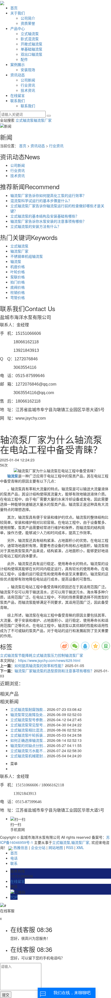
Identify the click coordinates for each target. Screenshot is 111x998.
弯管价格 (17, 297)
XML (80, 847)
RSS (69, 847)
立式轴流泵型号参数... (28, 719)
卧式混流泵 (30, 38)
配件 (24, 59)
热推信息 (20, 847)
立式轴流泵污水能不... (28, 750)
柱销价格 (17, 292)
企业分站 (38, 847)
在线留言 (17, 95)
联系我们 (17, 100)
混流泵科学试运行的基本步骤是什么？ (41, 200)
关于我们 (17, 12)
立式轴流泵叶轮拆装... (28, 735)
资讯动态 (17, 74)
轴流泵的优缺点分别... (28, 745)
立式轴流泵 (30, 33)
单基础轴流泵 (31, 49)
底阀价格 (17, 287)
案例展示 (17, 64)
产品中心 (17, 28)
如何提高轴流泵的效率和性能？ (39, 665)
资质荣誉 (28, 23)
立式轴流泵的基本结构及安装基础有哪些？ (44, 216)
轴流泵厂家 (43, 120)
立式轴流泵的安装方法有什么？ (35, 226)
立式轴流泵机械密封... (28, 755)
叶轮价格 (17, 271)
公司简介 (28, 18)
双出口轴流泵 (31, 54)
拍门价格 (17, 282)
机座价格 (17, 266)
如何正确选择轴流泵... (28, 740)
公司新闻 (28, 79)
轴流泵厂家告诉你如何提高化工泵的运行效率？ (48, 195)
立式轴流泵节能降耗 (16, 655)
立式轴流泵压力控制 (49, 655)
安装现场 (28, 69)
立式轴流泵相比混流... (28, 730)
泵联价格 (17, 276)
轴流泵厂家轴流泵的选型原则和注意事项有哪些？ (54, 670)
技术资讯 (28, 90)
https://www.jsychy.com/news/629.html (49, 660)
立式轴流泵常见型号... (28, 724)
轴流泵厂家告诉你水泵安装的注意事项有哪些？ (48, 221)
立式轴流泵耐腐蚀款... (28, 709)
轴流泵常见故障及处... (28, 714)
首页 (14, 7)
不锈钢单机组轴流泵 (26, 256)
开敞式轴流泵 (31, 43)
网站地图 (56, 847)
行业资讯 (28, 85)
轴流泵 (15, 261)
